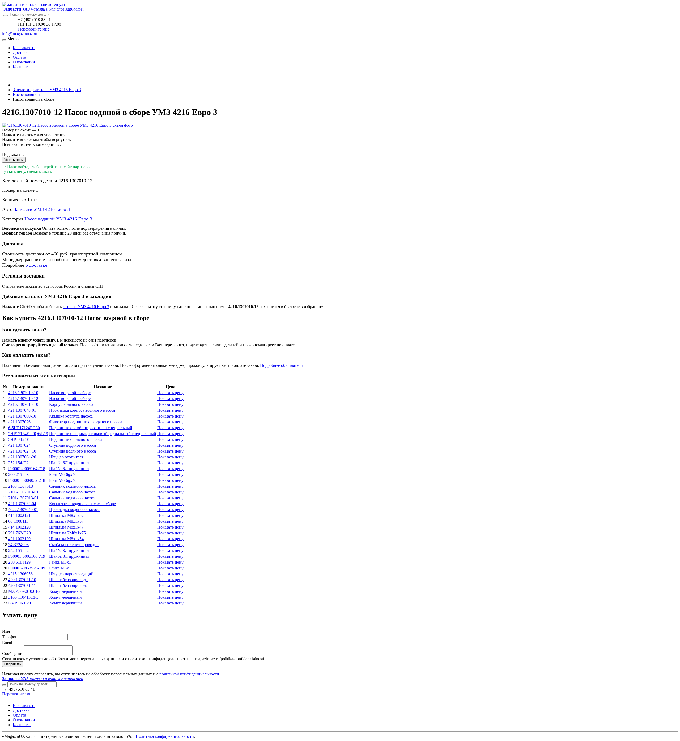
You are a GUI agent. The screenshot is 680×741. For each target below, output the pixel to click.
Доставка (21, 52)
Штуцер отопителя (66, 457)
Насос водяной (26, 94)
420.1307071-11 (22, 585)
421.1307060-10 (22, 416)
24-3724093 (18, 544)
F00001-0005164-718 (26, 468)
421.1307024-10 (22, 451)
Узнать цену (13, 160)
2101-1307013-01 (23, 498)
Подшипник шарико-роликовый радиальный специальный (102, 433)
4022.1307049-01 (23, 509)
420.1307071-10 (22, 579)
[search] (4, 685)
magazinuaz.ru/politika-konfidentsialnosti (229, 659)
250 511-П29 (19, 562)
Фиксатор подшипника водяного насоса (85, 422)
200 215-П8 (18, 474)
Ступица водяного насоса (72, 445)
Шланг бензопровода (68, 579)
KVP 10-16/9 (19, 603)
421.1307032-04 (22, 503)
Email (7, 642)
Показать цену (170, 392)
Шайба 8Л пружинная (69, 550)
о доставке (36, 265)
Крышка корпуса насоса (71, 416)
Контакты (22, 67)
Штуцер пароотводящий (71, 574)
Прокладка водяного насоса (74, 509)
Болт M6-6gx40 (62, 474)
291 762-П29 (19, 533)
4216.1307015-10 (23, 404)
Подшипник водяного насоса (75, 439)
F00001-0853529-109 (26, 568)
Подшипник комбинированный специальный (90, 427)
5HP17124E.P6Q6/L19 (28, 433)
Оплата (19, 57)
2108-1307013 (20, 486)
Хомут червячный (65, 591)
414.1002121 (19, 515)
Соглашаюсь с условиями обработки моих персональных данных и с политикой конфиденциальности (95, 659)
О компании (24, 62)
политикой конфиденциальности (189, 674)
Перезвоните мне (33, 29)
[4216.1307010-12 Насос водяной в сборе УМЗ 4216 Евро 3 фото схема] (67, 125)
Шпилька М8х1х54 (66, 538)
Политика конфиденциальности (165, 736)
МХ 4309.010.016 (24, 591)
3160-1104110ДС (23, 597)
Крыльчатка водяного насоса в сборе (82, 503)
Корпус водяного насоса (71, 404)
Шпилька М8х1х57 (66, 515)
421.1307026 (19, 422)
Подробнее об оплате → (282, 365)
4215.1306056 (20, 574)
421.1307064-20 (22, 457)
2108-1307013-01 (23, 492)
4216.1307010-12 (23, 398)
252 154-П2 (18, 463)
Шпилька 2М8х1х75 (67, 533)
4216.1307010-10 (23, 392)
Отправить (12, 664)
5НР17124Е (18, 439)
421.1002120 (19, 538)
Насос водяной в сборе (70, 392)
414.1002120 (19, 527)
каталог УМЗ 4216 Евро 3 (86, 306)
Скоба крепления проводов (74, 544)
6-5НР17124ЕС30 (24, 427)
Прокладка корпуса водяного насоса (82, 410)
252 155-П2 (18, 550)
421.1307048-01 (22, 410)
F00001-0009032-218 (26, 480)
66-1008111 (18, 521)
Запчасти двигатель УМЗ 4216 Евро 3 (47, 89)
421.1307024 (19, 445)
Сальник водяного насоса (72, 486)
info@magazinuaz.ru (19, 34)
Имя (6, 631)
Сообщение (12, 653)
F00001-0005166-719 (26, 556)
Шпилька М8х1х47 (66, 527)
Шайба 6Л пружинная (69, 463)
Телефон (10, 636)
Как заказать (24, 47)
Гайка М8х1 (60, 562)
